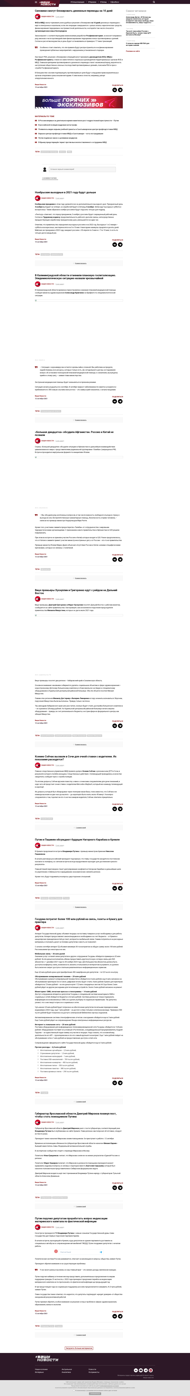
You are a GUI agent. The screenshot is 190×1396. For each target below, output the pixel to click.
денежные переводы (49, 152)
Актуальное (67, 1369)
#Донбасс (114, 2)
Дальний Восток (47, 736)
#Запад (103, 2)
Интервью (39, 1372)
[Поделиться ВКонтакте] (114, 90)
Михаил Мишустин (94, 736)
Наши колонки (41, 1369)
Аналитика (66, 1372)
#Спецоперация (77, 2)
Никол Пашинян (56, 898)
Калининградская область (50, 411)
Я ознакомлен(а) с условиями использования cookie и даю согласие (96, 1390)
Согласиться (95, 1393)
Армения (44, 898)
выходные (45, 254)
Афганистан (45, 569)
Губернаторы (46, 1197)
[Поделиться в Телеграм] (120, 90)
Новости (92, 1369)
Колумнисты (94, 1372)
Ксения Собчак (46, 819)
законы (62, 152)
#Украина (92, 2)
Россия (66, 898)
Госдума (44, 1093)
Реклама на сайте (133, 51)
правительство (56, 254)
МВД (69, 152)
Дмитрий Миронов (60, 1197)
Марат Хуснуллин (79, 736)
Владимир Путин (47, 1326)
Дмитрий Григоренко (63, 736)
